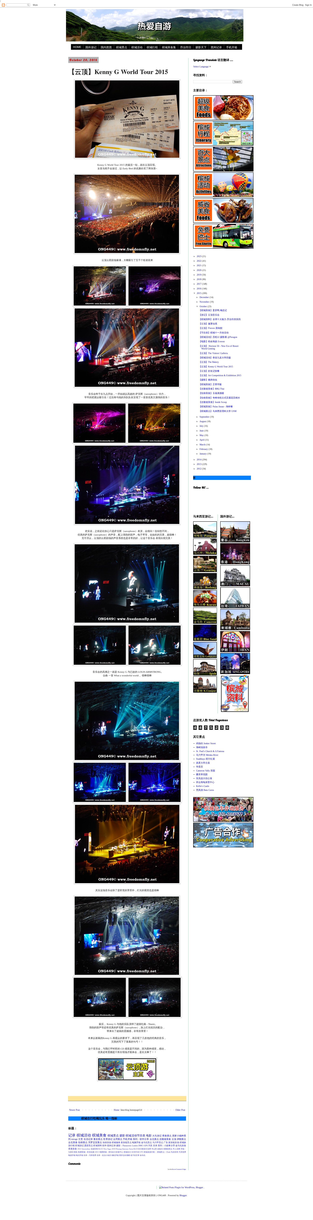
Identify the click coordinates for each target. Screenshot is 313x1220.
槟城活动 (136, 47)
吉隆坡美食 (165, 1139)
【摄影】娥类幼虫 (208, 380)
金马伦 (142, 1155)
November (205, 302)
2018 (199, 279)
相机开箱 (115, 1155)
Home (116, 1110)
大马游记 (157, 1136)
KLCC (100, 1149)
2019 (199, 275)
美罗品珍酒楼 (124, 1155)
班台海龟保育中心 (205, 782)
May (202, 435)
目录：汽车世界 (90, 1155)
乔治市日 (185, 47)
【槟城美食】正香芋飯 (210, 384)
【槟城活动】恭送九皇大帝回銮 (215, 357)
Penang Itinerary (122, 1149)
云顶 (174, 1139)
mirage (74, 1139)
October (204, 306)
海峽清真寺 (202, 747)
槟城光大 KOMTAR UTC (133, 1152)
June (202, 431)
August (203, 421)
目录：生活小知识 (104, 1155)
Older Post (180, 1110)
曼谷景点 (98, 1139)
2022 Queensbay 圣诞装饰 (87, 1149)
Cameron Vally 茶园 (205, 770)
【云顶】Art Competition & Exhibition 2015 (220, 375)
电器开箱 (71, 1155)
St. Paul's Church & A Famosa (210, 751)
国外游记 (91, 47)
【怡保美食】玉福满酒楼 (211, 393)
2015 (199, 293)
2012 (199, 469)
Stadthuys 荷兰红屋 (205, 759)
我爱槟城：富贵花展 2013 (88, 1152)
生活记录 (88, 1139)
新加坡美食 (173, 1142)
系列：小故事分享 (166, 1145)
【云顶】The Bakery (209, 362)
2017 (199, 284)
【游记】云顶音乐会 (209, 315)
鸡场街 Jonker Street (206, 743)
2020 (199, 270)
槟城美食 (99, 1135)
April (202, 440)
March (203, 444)
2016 (199, 288)
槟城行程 (152, 47)
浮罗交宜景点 (95, 1142)
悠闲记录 (216, 47)
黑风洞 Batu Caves (205, 790)
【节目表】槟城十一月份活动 (214, 332)
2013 (199, 464)
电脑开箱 (136, 1142)
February (204, 449)
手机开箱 (231, 47)
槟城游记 (79, 1145)
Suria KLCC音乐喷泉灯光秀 (140, 1149)
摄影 (122, 1135)
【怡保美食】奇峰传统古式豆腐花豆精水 (219, 398)
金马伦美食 (180, 1145)
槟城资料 (97, 1145)
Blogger (183, 1195)
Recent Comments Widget (179, 1169)
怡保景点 (83, 1142)
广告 (166, 1142)
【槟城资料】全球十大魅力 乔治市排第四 (220, 319)
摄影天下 (201, 47)
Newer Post (74, 1110)
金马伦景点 (146, 1142)
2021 (199, 265)
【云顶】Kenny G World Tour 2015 (216, 366)
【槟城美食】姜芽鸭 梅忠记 (213, 310)
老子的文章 (134, 1155)
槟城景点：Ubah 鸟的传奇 (167, 1152)
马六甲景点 (157, 1142)
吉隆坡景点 (167, 1149)
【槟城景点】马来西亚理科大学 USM (217, 411)
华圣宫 (199, 767)
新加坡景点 (126, 1142)
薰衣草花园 (202, 774)
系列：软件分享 (141, 1139)
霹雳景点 (88, 1145)
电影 (149, 1135)
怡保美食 (107, 1142)
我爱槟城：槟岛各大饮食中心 (111, 1152)
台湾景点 (117, 1139)
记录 (71, 1135)
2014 (199, 459)
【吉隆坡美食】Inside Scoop (213, 402)
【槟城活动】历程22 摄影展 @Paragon (218, 337)
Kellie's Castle (202, 786)
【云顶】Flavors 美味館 (210, 328)
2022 (199, 261)
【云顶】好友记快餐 (209, 371)
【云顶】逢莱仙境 (208, 323)
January (203, 454)
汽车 (150, 1145)
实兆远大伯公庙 (204, 778)
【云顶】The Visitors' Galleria (213, 353)
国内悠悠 (106, 47)
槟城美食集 (169, 47)
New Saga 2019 (109, 1149)
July (202, 426)
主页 (80, 1139)
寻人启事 (176, 1149)
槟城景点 (121, 47)
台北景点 (154, 1139)
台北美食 (73, 1142)
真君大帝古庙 (203, 763)
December (204, 297)
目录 (155, 1145)
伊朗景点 (181, 1139)
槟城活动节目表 (135, 1135)
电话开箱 (79, 1155)
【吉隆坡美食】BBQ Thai (211, 389)
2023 (199, 256)
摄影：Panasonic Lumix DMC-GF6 (132, 1145)
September (205, 417)
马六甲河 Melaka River (207, 755)
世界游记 (107, 1139)
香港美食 (72, 1149)
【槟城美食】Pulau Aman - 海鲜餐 (216, 406)
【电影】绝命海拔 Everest (212, 341)
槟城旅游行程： (150, 1152)
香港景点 (166, 1136)
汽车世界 (182, 1152)
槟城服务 (116, 1142)
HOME (77, 47)
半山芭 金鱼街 (157, 1149)
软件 (104, 1145)
